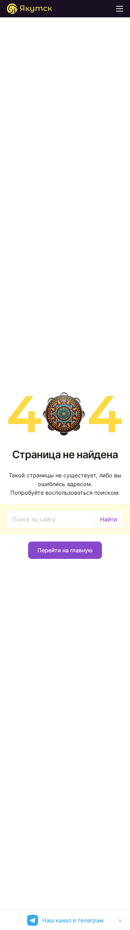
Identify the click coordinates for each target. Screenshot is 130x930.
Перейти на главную (65, 550)
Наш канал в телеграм (72, 920)
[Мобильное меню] (119, 8)
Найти (108, 519)
